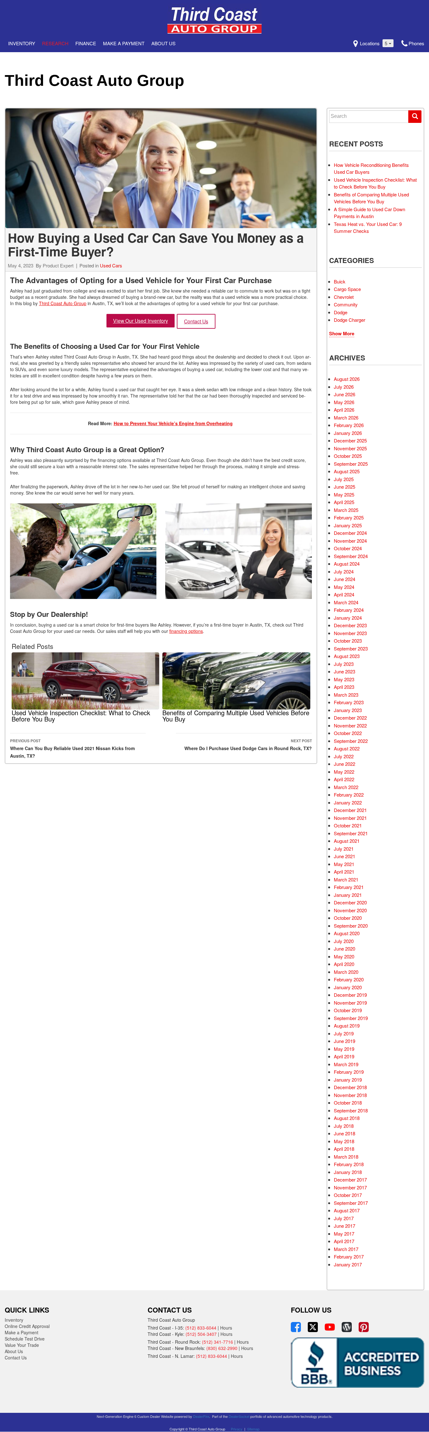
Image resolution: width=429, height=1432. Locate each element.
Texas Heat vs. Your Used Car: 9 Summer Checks (368, 227)
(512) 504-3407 (201, 1334)
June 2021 (344, 856)
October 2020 (348, 917)
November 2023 (350, 633)
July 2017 (344, 1218)
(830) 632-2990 (221, 1348)
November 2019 (350, 1002)
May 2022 (344, 771)
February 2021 (349, 887)
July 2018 (344, 1125)
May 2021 (344, 864)
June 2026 (344, 394)
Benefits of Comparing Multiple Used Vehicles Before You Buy (371, 198)
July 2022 (344, 756)
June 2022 (344, 763)
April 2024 (344, 594)
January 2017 (348, 1264)
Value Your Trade (22, 1345)
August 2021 (347, 840)
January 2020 (348, 987)
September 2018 (351, 1110)
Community (346, 304)
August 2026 (347, 379)
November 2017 (350, 1187)
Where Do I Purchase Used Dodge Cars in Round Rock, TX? (248, 744)
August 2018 (347, 1118)
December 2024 (350, 532)
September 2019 (351, 1018)
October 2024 (348, 548)
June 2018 (344, 1133)
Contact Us (196, 321)
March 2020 (346, 971)
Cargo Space (347, 289)
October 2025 (348, 456)
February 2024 (349, 609)
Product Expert (58, 265)
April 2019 (344, 1056)
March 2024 (346, 602)
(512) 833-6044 (200, 1328)
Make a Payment (123, 43)
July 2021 (344, 848)
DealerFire (201, 1416)
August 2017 (347, 1210)
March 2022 (346, 787)
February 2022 (349, 794)
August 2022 (347, 748)
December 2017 (350, 1179)
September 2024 (351, 556)
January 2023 (348, 710)
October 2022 (348, 733)
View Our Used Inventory (140, 320)
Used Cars (111, 265)
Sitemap (253, 1428)
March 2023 (346, 694)
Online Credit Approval (27, 1326)
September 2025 (351, 463)
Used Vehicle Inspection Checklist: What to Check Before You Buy (375, 183)
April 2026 (344, 409)
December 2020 (350, 902)
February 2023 (349, 702)
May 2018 (344, 1141)
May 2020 (344, 956)
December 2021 (350, 810)
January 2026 (348, 433)
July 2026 (344, 386)
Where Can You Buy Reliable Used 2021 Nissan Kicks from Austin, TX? (72, 748)
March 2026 (346, 417)
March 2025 (346, 510)
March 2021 (346, 879)
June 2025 (344, 486)
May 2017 (344, 1233)
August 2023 (347, 656)
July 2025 (344, 479)
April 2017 (344, 1241)
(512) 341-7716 (217, 1342)
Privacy (236, 1428)
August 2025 (347, 471)
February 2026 (349, 425)
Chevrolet (344, 297)
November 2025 (350, 448)
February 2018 (349, 1164)
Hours (226, 1328)
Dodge (340, 312)
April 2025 (344, 502)
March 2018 (346, 1156)
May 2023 (344, 679)
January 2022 (348, 802)
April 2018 (344, 1148)
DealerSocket (239, 1416)
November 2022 (350, 725)
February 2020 (349, 979)
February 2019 (349, 1071)
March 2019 (346, 1064)
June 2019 (344, 1041)
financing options (186, 631)
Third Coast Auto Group (94, 80)
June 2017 (344, 1225)
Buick (339, 281)
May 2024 (344, 587)
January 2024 (348, 617)
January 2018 (348, 1172)
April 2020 (344, 964)
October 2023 (348, 640)
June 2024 (344, 579)
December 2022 (350, 717)
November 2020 (350, 910)
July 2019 (344, 1033)
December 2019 (350, 994)
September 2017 (351, 1202)
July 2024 (344, 571)
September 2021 (351, 833)
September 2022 (351, 741)
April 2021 (344, 871)
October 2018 (348, 1102)
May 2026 (344, 402)
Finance (85, 43)
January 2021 (348, 895)
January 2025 (348, 525)
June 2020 (344, 948)
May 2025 (344, 494)
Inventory (21, 43)
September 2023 (351, 648)
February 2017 (349, 1256)
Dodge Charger (349, 319)
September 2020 (351, 925)
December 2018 (350, 1087)
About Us (163, 43)
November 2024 (350, 540)
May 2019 (344, 1048)
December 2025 (350, 440)
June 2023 (344, 671)
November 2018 (350, 1095)
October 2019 (348, 1010)
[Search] (414, 116)
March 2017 (346, 1249)
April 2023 (344, 686)
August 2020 (347, 933)
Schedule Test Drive (25, 1339)
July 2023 (344, 664)
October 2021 (348, 825)
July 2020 (344, 941)
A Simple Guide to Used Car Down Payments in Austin (369, 213)
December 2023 (350, 625)
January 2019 (348, 1079)
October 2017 (348, 1195)
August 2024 (347, 563)
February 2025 (349, 517)
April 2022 (344, 779)
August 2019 (347, 1025)
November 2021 (350, 818)
